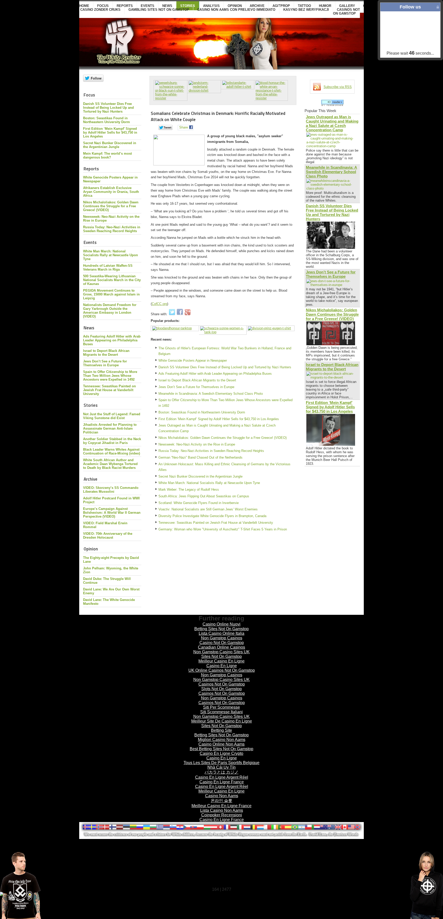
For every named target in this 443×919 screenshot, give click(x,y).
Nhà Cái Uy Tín (221, 767)
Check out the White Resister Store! (412, 885)
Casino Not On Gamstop (221, 642)
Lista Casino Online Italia (221, 633)
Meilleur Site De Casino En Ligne (221, 721)
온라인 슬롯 (221, 800)
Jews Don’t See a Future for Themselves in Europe (105, 363)
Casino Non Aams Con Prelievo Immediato (236, 10)
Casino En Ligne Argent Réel (221, 777)
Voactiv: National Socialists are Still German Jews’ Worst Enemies (208, 509)
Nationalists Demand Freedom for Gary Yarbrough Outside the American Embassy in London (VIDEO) (109, 310)
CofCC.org (159, 304)
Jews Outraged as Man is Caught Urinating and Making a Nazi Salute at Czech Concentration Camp (217, 428)
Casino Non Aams (221, 796)
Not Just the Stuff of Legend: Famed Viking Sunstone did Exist (111, 416)
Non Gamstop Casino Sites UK (221, 652)
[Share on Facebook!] (180, 314)
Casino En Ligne (221, 666)
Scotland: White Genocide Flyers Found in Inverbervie (198, 503)
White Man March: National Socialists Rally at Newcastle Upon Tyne (110, 255)
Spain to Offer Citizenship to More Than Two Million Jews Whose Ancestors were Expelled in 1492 (110, 375)
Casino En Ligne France (221, 782)
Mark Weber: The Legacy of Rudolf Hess (188, 489)
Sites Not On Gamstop (221, 656)
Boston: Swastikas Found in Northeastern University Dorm (106, 120)
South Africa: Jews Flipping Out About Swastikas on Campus (203, 496)
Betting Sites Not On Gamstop (221, 629)
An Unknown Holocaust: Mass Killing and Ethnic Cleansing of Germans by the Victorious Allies (224, 467)
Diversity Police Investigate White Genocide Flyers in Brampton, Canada (212, 516)
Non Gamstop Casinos (221, 638)
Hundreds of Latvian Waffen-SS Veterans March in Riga (108, 267)
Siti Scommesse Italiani (221, 712)
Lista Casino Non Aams (221, 810)
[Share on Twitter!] (172, 314)
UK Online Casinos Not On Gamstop (221, 670)
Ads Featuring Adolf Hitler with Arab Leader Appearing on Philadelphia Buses (111, 340)
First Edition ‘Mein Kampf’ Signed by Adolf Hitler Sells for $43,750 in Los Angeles (110, 132)
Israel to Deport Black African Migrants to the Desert (106, 353)
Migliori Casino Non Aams (221, 739)
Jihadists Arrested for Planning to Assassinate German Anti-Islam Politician (110, 428)
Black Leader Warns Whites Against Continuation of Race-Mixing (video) (111, 451)
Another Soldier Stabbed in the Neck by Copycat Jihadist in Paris (112, 441)
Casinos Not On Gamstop (346, 11)
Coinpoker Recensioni (221, 815)
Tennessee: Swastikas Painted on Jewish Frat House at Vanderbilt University (109, 390)
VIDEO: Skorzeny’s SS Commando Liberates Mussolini (110, 489)
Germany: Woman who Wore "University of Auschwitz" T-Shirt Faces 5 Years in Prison (222, 529)
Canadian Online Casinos (221, 647)
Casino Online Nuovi (221, 624)
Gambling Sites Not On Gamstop (158, 10)
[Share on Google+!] (187, 314)
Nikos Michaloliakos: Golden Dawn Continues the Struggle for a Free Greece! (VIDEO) (110, 206)
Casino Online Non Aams (221, 744)
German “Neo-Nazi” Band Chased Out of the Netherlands (200, 457)
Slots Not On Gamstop (221, 689)
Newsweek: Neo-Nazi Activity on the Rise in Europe (196, 444)
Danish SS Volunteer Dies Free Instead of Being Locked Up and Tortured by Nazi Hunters (108, 107)
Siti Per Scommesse (221, 707)
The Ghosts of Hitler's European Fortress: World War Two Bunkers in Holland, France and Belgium (224, 351)
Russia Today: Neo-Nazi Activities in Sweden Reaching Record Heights (111, 229)
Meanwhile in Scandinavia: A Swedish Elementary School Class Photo (210, 394)
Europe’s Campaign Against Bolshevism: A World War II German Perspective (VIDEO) (111, 512)
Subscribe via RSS (338, 87)
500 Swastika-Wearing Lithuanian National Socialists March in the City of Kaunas (112, 280)
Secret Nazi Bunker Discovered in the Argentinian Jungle (109, 145)
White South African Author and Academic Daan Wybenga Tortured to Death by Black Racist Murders (110, 464)
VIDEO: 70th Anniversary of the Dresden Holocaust (107, 535)
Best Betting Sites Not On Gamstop (221, 749)
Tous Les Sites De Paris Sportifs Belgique (221, 762)
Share (183, 127)
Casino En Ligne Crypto (221, 753)
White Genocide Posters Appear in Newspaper (192, 360)
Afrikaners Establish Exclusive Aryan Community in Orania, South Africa (111, 191)
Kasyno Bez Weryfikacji (306, 10)
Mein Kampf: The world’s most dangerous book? (107, 155)
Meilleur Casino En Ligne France (221, 806)
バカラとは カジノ (221, 772)
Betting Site (221, 730)
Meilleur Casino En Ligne (221, 661)
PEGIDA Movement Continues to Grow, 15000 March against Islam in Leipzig (111, 294)
